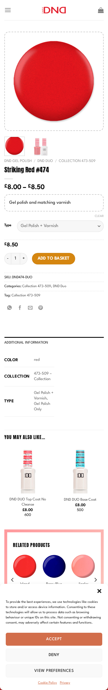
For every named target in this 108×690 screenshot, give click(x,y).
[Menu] (7, 10)
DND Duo (45, 161)
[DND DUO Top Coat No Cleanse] (27, 470)
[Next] (94, 81)
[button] (99, 591)
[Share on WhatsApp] (9, 308)
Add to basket (54, 258)
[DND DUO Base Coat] (80, 470)
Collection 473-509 (77, 161)
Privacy (65, 683)
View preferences (54, 671)
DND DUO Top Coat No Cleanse (28, 502)
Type (7, 225)
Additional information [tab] (26, 342)
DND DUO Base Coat (80, 500)
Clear (99, 216)
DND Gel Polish (18, 161)
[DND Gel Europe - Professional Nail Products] (54, 10)
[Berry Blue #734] (54, 566)
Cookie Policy (47, 683)
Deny (54, 655)
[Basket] (101, 10)
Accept (54, 639)
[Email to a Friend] (30, 308)
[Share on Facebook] (20, 308)
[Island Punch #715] (25, 566)
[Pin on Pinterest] (41, 308)
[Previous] (14, 81)
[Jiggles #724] (83, 566)
